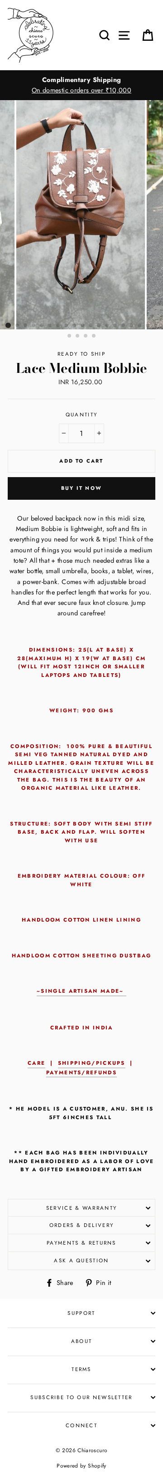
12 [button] (99, 326)
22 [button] (86, 336)
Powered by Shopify (81, 1465)
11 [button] (91, 326)
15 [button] (123, 326)
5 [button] (42, 326)
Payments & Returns (81, 1242)
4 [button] (34, 326)
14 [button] (115, 326)
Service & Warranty (81, 1208)
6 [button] (50, 326)
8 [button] (66, 326)
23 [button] (94, 336)
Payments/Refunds (81, 1072)
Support (81, 1313)
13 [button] (107, 326)
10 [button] (83, 326)
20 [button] (69, 336)
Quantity (82, 414)
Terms (81, 1369)
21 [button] (78, 336)
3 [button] (26, 326)
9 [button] (74, 326)
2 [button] (17, 326)
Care (36, 1063)
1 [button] (8, 325)
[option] (81, 85)
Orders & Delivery (81, 1225)
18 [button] (148, 326)
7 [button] (58, 326)
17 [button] (140, 326)
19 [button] (156, 326)
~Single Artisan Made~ (81, 991)
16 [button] (131, 326)
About (81, 1341)
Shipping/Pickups (91, 1063)
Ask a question (81, 1260)
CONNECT (81, 1425)
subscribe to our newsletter (81, 1397)
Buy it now (81, 488)
